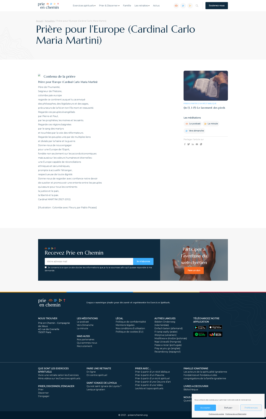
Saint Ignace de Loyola (102, 383)
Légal (119, 318)
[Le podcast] (176, 5)
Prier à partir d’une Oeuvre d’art (153, 381)
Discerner (43, 393)
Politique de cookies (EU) (129, 331)
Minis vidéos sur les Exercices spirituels (59, 378)
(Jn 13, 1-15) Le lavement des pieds (204, 107)
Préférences (251, 407)
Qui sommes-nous (87, 343)
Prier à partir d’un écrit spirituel (152, 378)
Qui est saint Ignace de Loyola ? (104, 386)
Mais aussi (83, 336)
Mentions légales (125, 325)
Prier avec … (143, 368)
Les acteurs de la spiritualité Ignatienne (205, 371)
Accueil (39, 21)
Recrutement (84, 346)
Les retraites (141, 6)
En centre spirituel (97, 375)
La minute (212, 123)
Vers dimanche (196, 130)
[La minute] (190, 5)
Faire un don (194, 270)
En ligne (91, 371)
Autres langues (165, 318)
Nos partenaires (85, 339)
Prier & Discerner (108, 6)
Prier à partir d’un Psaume (149, 375)
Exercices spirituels (83, 6)
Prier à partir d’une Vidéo (149, 385)
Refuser (228, 407)
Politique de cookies (216, 414)
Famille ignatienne (196, 368)
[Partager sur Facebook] (185, 144)
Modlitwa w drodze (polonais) (170, 338)
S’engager (43, 396)
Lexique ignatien (96, 389)
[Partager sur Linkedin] (193, 144)
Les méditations (87, 318)
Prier (41, 389)
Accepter (205, 407)
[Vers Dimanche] (183, 5)
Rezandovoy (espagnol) (167, 351)
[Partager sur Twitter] (188, 144)
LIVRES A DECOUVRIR (196, 386)
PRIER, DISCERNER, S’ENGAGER (56, 386)
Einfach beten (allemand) (168, 328)
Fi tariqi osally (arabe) (165, 331)
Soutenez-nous (216, 5)
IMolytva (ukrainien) (165, 335)
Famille (127, 6)
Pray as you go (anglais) (167, 348)
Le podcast (194, 123)
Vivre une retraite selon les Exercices (58, 375)
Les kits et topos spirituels (149, 388)
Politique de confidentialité (235, 414)
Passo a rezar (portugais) (168, 345)
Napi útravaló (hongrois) (167, 341)
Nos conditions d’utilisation (130, 328)
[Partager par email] (197, 144)
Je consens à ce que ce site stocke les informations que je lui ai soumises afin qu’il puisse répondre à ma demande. (98, 269)
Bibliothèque (191, 389)
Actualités (50, 21)
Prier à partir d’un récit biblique (152, 371)
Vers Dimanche (85, 325)
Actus (156, 6)
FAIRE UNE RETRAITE (99, 368)
